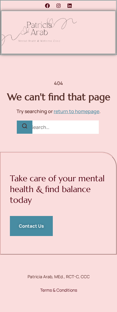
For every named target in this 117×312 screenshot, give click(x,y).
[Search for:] (58, 127)
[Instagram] (58, 5)
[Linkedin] (69, 5)
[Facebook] (47, 5)
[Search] (24, 127)
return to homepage (76, 111)
